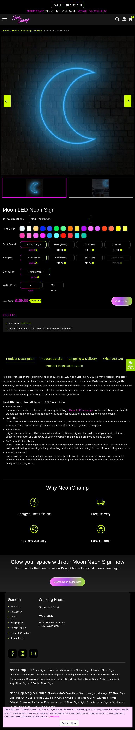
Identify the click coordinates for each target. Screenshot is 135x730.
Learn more (54, 717)
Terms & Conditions (21, 633)
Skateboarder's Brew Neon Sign (66, 693)
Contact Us (16, 612)
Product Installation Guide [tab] (64, 366)
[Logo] (21, 18)
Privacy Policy (18, 627)
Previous (7, 101)
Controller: (9, 271)
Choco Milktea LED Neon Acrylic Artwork (51, 697)
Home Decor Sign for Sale (27, 30)
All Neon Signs (37, 670)
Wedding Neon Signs (76, 674)
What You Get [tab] (113, 358)
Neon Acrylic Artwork (61, 670)
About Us (15, 606)
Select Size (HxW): (13, 218)
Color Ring (82, 670)
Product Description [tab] (20, 358)
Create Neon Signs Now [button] (67, 581)
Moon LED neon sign (81, 410)
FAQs (14, 617)
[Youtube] (33, 653)
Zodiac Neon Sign (43, 683)
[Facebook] (12, 653)
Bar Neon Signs (100, 674)
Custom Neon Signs (22, 674)
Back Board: (10, 244)
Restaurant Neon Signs (39, 679)
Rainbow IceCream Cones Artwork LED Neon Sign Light (53, 702)
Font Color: (9, 228)
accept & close (69, 723)
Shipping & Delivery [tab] (83, 358)
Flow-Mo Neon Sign (102, 670)
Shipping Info (17, 622)
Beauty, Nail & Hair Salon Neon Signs (77, 679)
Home (6, 30)
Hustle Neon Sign (98, 702)
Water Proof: (10, 284)
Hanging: (8, 257)
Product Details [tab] (51, 358)
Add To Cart (121, 301)
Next (127, 101)
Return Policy (18, 638)
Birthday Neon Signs (49, 674)
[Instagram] (22, 653)
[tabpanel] (67, 423)
